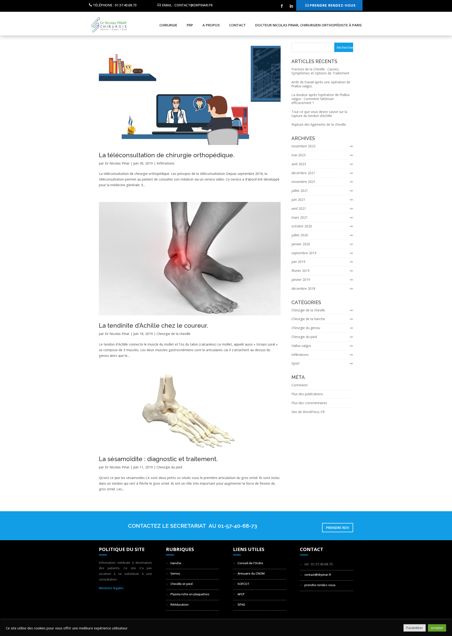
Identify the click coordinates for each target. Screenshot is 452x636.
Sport (295, 363)
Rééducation (179, 604)
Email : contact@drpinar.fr (187, 5)
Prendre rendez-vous (333, 5)
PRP (190, 25)
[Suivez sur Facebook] (282, 6)
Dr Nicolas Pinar (117, 163)
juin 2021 (298, 199)
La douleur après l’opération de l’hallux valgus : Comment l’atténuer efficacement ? (320, 99)
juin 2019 (298, 261)
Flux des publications (307, 394)
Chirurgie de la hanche (308, 319)
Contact (237, 25)
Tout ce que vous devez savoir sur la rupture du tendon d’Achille (319, 113)
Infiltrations (165, 163)
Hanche (175, 563)
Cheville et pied (181, 584)
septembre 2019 (303, 253)
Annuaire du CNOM (251, 573)
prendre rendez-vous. (320, 585)
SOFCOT (244, 584)
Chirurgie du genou (305, 328)
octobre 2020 (301, 226)
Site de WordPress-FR (308, 412)
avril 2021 (298, 208)
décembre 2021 (303, 173)
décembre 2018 (303, 288)
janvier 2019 (300, 279)
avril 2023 (298, 164)
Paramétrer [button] (414, 628)
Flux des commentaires (309, 403)
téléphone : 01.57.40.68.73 (115, 5)
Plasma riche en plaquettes (189, 594)
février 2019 (300, 270)
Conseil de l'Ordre (250, 563)
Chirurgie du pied (169, 467)
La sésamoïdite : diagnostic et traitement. (158, 459)
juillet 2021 (299, 190)
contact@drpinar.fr (317, 574)
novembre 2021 (303, 181)
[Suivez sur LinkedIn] (291, 6)
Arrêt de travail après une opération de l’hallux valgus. (320, 84)
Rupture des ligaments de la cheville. (319, 124)
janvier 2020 (300, 244)
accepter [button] (437, 628)
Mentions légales (111, 588)
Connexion (299, 385)
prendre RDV (337, 527)
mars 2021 (299, 217)
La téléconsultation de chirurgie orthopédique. (166, 155)
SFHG (241, 604)
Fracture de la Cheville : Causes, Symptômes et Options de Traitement (320, 71)
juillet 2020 (299, 235)
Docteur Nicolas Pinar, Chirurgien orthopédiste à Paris (308, 25)
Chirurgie (168, 25)
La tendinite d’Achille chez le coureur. (153, 325)
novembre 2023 (303, 146)
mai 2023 (298, 155)
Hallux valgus (301, 345)
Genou (175, 573)
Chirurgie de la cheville (173, 333)
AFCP (241, 594)
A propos (211, 25)
